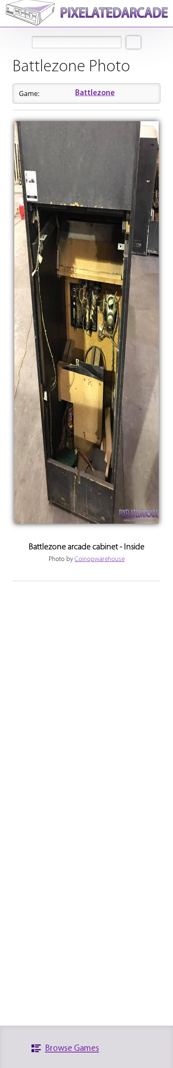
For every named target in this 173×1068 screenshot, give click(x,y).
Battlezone (95, 93)
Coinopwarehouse (100, 559)
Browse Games (72, 1048)
